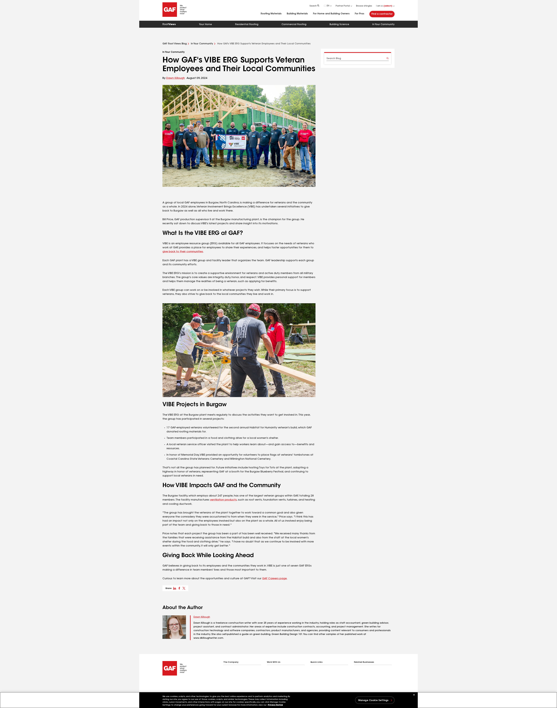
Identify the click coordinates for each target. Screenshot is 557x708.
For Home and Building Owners (331, 14)
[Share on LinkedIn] (174, 588)
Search (313, 6)
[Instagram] (175, 683)
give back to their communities (182, 251)
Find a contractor (382, 14)
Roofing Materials (271, 14)
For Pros (359, 14)
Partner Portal (343, 6)
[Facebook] (163, 683)
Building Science (339, 24)
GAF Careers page (274, 578)
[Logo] (174, 16)
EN (328, 6)
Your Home (205, 24)
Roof (169, 24)
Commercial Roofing (294, 24)
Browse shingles (364, 6)
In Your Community (383, 24)
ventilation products (223, 500)
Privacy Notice (275, 705)
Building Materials (297, 14)
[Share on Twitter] (183, 588)
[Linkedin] (169, 683)
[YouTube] (181, 683)
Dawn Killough (175, 78)
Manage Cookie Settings (373, 700)
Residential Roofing (246, 24)
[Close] (414, 695)
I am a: (384, 6)
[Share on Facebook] (179, 588)
